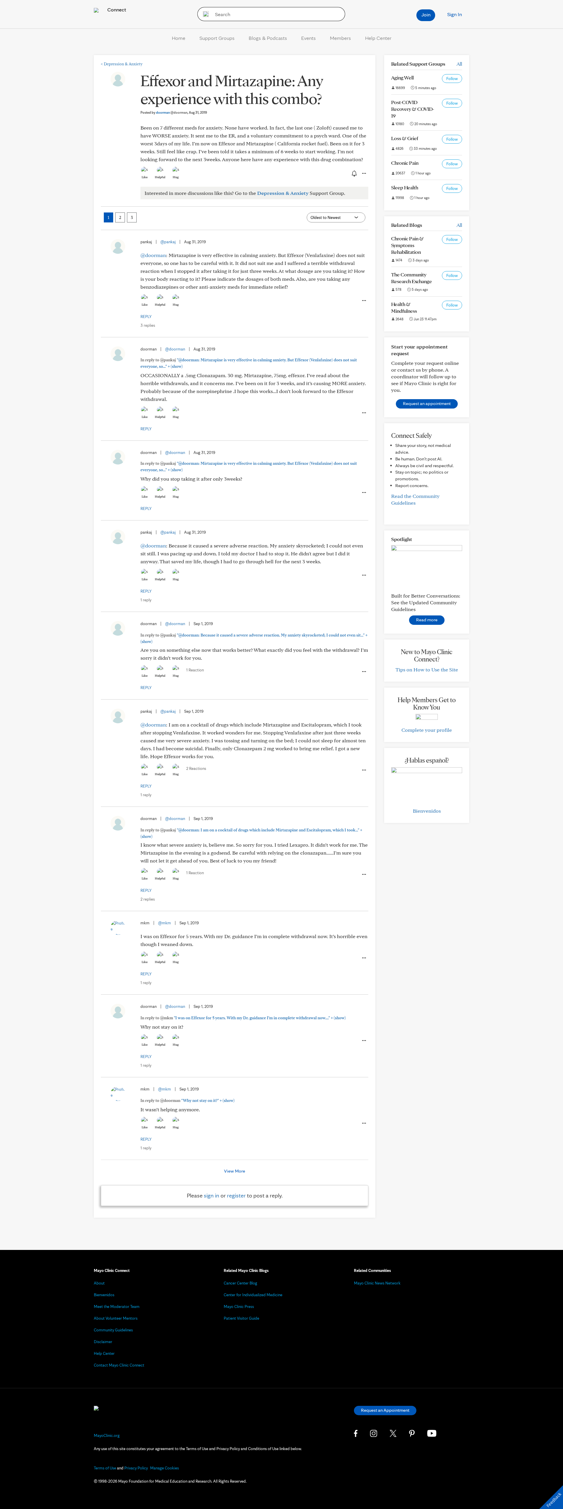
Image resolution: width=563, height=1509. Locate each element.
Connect (116, 9)
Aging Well (402, 77)
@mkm (164, 923)
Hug (176, 177)
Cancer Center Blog (240, 1283)
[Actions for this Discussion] (363, 173)
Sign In (454, 14)
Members (340, 38)
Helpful (160, 177)
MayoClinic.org (107, 1435)
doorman (171, 112)
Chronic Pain (404, 163)
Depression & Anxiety (122, 64)
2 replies (147, 899)
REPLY (146, 316)
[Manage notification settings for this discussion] (353, 173)
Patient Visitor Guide (241, 1318)
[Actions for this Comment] (363, 300)
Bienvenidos (427, 811)
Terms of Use (105, 1468)
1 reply (145, 600)
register (236, 1195)
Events (308, 38)
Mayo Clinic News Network (377, 1283)
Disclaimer (103, 1341)
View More (234, 1171)
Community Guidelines (113, 1330)
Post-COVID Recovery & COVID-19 (412, 109)
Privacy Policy (136, 1468)
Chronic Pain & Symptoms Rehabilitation (407, 245)
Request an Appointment (385, 1410)
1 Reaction (195, 670)
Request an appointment (427, 403)
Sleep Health (404, 187)
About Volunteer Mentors (116, 1318)
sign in (211, 1195)
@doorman (153, 255)
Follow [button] (452, 78)
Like (144, 177)
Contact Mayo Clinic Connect (119, 1365)
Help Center (378, 38)
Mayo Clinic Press (239, 1306)
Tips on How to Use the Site (427, 669)
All (459, 64)
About (99, 1283)
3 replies (147, 325)
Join (425, 14)
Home (178, 38)
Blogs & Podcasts (268, 38)
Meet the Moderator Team (117, 1306)
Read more (426, 619)
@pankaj (168, 241)
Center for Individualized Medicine (253, 1294)
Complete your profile (426, 730)
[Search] (204, 14)
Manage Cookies (164, 1468)
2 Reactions (196, 768)
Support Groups (217, 38)
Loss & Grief (404, 138)
